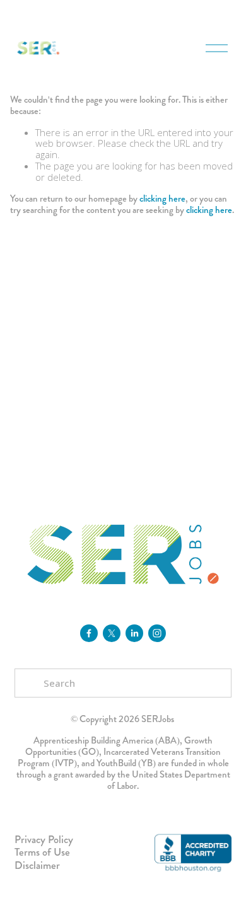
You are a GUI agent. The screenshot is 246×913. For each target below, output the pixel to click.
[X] (111, 633)
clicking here (162, 198)
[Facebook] (89, 633)
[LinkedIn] (134, 633)
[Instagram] (157, 633)
